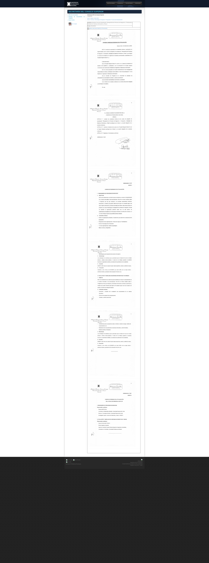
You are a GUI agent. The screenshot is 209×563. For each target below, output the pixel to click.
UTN (73, 4)
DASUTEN (70, 460)
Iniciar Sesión (72, 20)
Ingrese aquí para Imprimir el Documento (98, 28)
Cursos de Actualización (117, 19)
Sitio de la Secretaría (73, 15)
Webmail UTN (69, 464)
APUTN (69, 462)
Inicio (88, 18)
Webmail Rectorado (76, 464)
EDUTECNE (77, 460)
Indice (92, 18)
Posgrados (108, 19)
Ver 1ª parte (74, 23)
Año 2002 (96, 18)
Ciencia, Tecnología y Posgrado (98, 19)
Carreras (120, 3)
